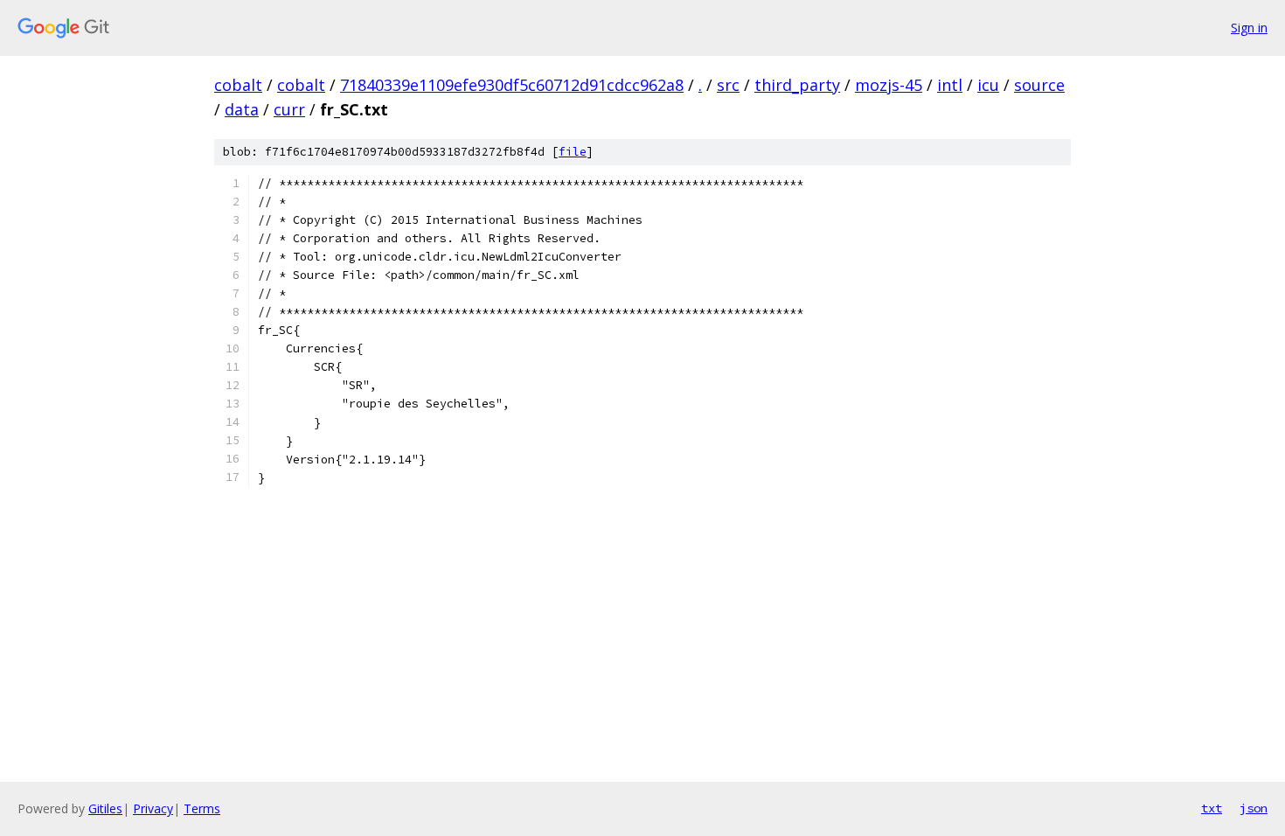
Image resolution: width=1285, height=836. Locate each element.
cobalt (238, 84)
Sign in (1249, 27)
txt (1211, 808)
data (242, 109)
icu (988, 84)
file (573, 151)
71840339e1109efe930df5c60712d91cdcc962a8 (512, 84)
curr (289, 109)
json (1254, 808)
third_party (797, 84)
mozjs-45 (888, 84)
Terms (202, 808)
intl (949, 84)
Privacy (153, 808)
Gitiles (105, 808)
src (728, 84)
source (1039, 84)
